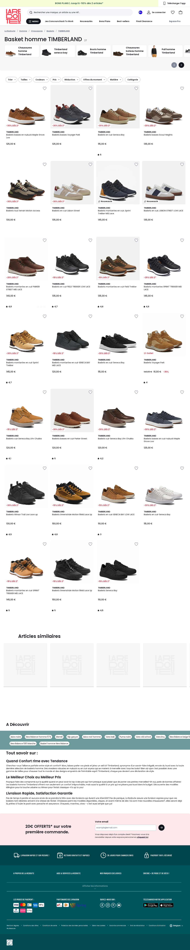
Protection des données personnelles (74, 926)
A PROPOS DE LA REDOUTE (23, 873)
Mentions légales (13, 926)
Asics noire (16, 736)
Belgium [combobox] (177, 925)
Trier (10, 79)
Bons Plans (104, 21)
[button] (180, 12)
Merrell (59, 736)
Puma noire (125, 736)
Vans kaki (110, 736)
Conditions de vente (50, 926)
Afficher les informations (95, 886)
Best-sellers (123, 21)
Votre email (102, 821)
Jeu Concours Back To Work (59, 21)
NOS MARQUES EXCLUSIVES (110, 873)
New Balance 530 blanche (23, 743)
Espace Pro (175, 21)
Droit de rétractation (137, 926)
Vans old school (143, 736)
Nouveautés (86, 21)
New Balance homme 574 (38, 736)
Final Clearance (144, 21)
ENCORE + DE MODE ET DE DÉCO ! (156, 873)
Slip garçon (72, 736)
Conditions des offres (30, 926)
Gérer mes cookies (99, 926)
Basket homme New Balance (54, 743)
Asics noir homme (92, 736)
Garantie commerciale (117, 926)
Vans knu (160, 736)
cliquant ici (142, 837)
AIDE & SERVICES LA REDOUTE (69, 873)
